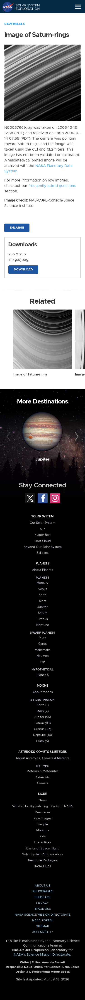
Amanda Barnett (53, 962)
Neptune (42, 625)
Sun (42, 529)
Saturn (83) (42, 723)
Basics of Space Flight (42, 848)
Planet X (42, 675)
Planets (42, 563)
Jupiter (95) (42, 717)
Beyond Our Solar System (43, 547)
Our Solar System (42, 522)
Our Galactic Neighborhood (25, 17)
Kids (42, 836)
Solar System (42, 516)
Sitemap (42, 926)
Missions (42, 830)
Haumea (42, 655)
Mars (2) (42, 711)
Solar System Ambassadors (42, 854)
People (42, 824)
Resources (42, 812)
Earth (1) (42, 705)
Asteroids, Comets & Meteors (42, 751)
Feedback (43, 897)
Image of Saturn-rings (30, 374)
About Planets (42, 570)
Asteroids (42, 777)
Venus (42, 589)
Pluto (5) (42, 741)
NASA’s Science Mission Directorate (42, 954)
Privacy (42, 903)
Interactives (42, 842)
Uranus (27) (42, 729)
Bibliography (42, 891)
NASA (6, 7)
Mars (42, 601)
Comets (42, 783)
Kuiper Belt (42, 535)
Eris (42, 662)
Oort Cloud (42, 541)
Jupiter (42, 459)
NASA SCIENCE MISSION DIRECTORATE (42, 914)
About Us (42, 885)
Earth (42, 595)
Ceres (42, 643)
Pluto (42, 638)
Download (23, 269)
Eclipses (42, 552)
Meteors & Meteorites (42, 771)
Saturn (42, 613)
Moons (42, 685)
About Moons (42, 692)
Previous (9, 436)
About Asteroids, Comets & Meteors (42, 758)
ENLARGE (17, 227)
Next (76, 436)
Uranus (42, 619)
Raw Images (14, 24)
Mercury (42, 582)
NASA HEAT (42, 866)
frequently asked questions (52, 186)
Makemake (43, 650)
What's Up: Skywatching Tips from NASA (42, 806)
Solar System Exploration (25, 7)
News (43, 800)
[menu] (78, 7)
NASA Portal (42, 920)
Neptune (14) (42, 735)
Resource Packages (42, 860)
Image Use (42, 908)
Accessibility (42, 932)
